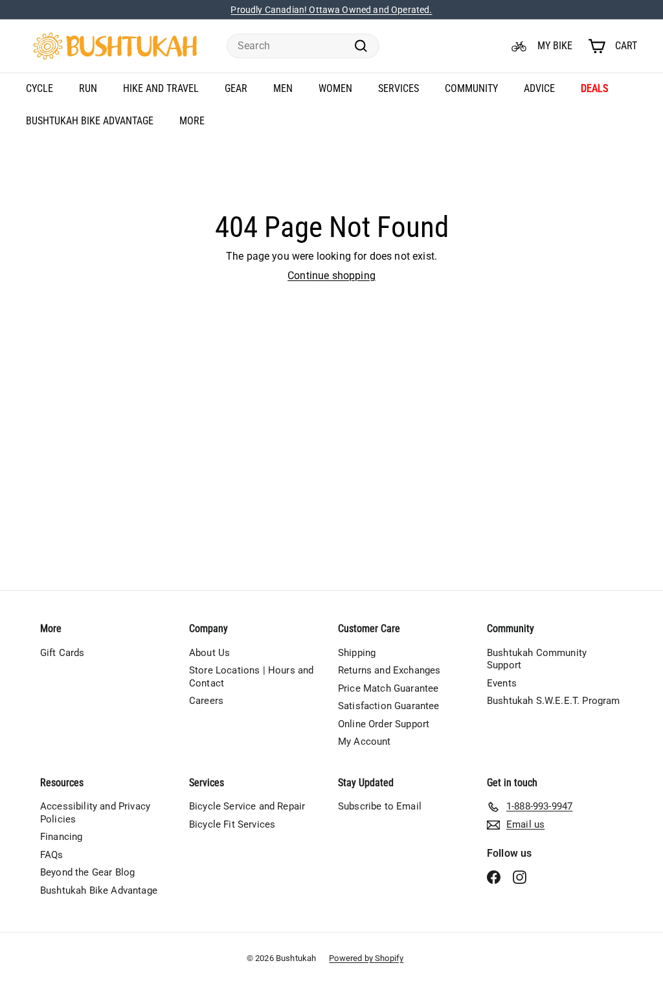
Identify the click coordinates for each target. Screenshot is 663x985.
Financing (61, 837)
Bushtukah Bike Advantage (89, 121)
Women (335, 88)
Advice (539, 88)
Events (502, 683)
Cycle (39, 88)
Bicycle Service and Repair (247, 806)
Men (283, 88)
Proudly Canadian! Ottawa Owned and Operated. (331, 10)
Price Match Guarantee (388, 688)
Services (398, 88)
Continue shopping (331, 275)
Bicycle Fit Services (232, 824)
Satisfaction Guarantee (389, 706)
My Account (364, 741)
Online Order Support (383, 724)
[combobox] (303, 46)
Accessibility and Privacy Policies (95, 812)
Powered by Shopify (366, 958)
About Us (209, 653)
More (192, 121)
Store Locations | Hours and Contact (251, 676)
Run (88, 88)
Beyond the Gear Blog (87, 872)
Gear (236, 88)
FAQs (51, 855)
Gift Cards (62, 653)
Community (471, 88)
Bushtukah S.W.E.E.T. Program (553, 701)
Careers (206, 701)
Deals (594, 88)
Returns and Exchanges (389, 670)
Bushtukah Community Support (537, 659)
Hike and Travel (161, 88)
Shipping (357, 653)
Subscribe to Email (379, 806)
